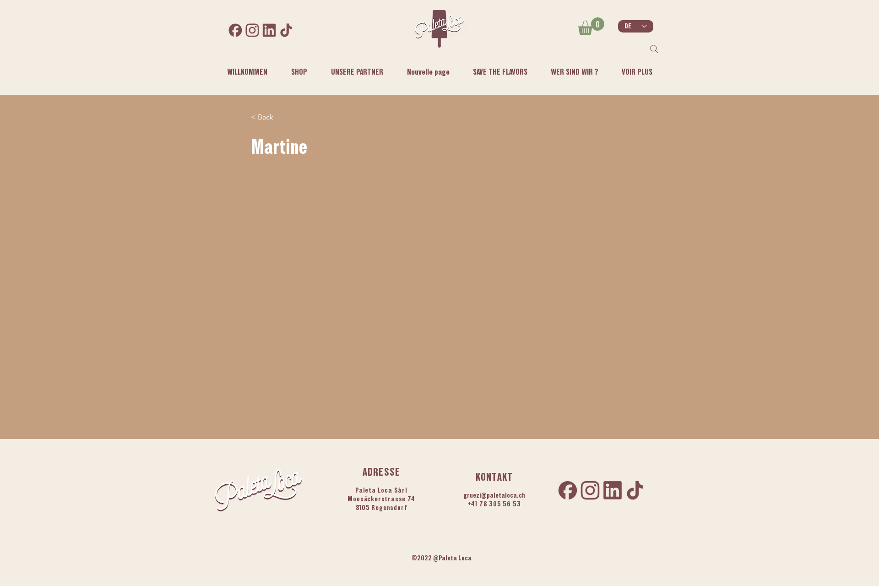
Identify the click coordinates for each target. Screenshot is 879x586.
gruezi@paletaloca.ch (494, 495)
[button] (574, 71)
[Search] (654, 49)
